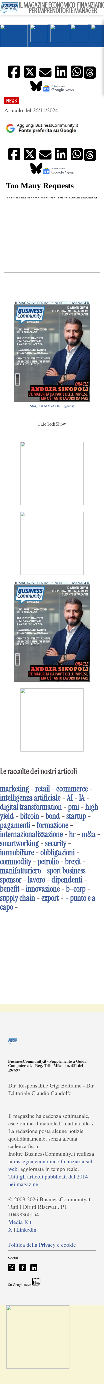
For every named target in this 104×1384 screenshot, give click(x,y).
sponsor (10, 879)
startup (76, 816)
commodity (15, 861)
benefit (9, 888)
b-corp (76, 888)
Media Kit (19, 1222)
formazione (52, 825)
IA (82, 797)
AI (70, 797)
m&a (89, 834)
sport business (66, 870)
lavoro (36, 879)
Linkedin (26, 1229)
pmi (73, 807)
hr (72, 834)
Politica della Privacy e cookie (42, 1244)
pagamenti (15, 825)
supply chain (17, 898)
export (50, 898)
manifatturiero (20, 870)
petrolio (48, 861)
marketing (14, 788)
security (55, 843)
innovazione (43, 888)
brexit (73, 861)
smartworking (19, 843)
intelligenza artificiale (30, 797)
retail (42, 788)
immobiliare (17, 852)
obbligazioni (57, 852)
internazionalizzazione (31, 834)
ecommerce (72, 788)
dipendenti (66, 879)
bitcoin (29, 816)
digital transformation (31, 807)
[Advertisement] (52, 235)
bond (52, 816)
